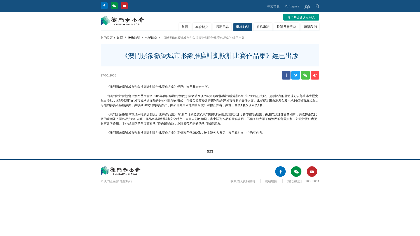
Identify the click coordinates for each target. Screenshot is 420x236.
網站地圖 (271, 181)
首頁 (185, 26)
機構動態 (242, 26)
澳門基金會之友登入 (301, 17)
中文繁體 (273, 6)
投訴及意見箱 (286, 26)
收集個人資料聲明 (243, 181)
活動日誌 (222, 26)
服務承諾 (263, 26)
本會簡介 (201, 26)
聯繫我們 (310, 26)
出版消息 (151, 37)
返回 (210, 151)
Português (292, 6)
